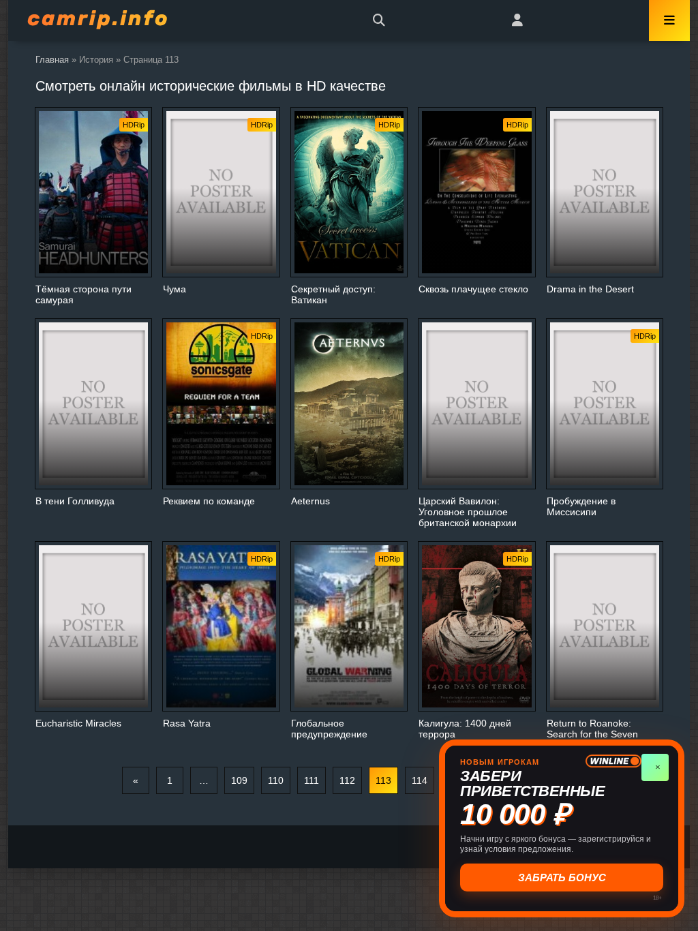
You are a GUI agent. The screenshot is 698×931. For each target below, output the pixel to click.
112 (347, 780)
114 (419, 780)
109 (239, 780)
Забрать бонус (562, 877)
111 (311, 780)
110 (276, 780)
